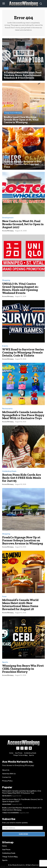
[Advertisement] (23, 703)
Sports (5, 662)
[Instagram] (22, 748)
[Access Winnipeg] (23, 743)
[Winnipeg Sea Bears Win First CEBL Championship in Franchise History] (23, 637)
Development (8, 218)
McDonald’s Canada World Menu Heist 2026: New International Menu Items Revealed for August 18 (20, 604)
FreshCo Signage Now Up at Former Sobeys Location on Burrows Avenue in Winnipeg (22, 540)
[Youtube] (30, 748)
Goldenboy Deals (9, 471)
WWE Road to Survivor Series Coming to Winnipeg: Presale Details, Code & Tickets (23, 352)
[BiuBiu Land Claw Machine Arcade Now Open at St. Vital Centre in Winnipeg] (23, 104)
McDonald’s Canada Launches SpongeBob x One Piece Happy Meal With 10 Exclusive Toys (23, 415)
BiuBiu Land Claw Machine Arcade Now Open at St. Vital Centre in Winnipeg (22, 809)
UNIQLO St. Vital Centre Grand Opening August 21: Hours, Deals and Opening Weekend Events (20, 288)
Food (6, 68)
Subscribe (23, 834)
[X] (26, 748)
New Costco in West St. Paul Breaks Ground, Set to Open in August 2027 (23, 224)
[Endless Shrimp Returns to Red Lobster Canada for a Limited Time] (23, 148)
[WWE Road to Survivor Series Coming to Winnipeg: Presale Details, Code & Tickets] (23, 321)
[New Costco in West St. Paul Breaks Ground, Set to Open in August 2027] (23, 193)
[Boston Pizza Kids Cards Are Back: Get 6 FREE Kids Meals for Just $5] (23, 446)
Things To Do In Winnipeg (13, 113)
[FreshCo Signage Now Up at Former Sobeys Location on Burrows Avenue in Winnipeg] (23, 509)
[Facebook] (17, 748)
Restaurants (7, 408)
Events (5, 346)
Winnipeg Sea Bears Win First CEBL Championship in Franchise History (23, 668)
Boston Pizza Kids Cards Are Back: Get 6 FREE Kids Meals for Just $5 (21, 478)
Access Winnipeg (7, 231)
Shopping (6, 280)
